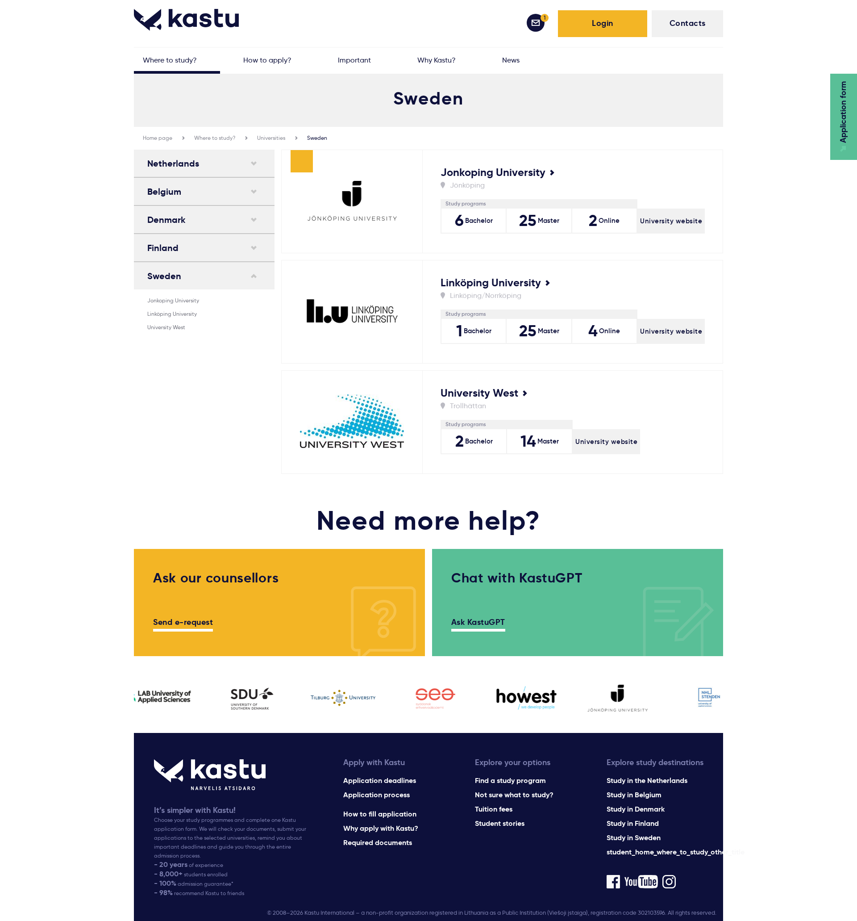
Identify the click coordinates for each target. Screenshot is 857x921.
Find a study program (510, 780)
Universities (271, 137)
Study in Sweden (634, 837)
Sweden (317, 137)
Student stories (499, 823)
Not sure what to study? (514, 795)
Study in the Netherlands (647, 780)
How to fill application (379, 814)
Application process (376, 795)
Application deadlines (379, 780)
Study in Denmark (636, 809)
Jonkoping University (173, 300)
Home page (157, 137)
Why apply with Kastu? (380, 828)
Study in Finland (633, 823)
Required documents (377, 842)
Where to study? (214, 137)
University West (166, 327)
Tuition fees (493, 809)
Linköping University (172, 313)
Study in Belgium (634, 795)
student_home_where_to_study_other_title (676, 852)
